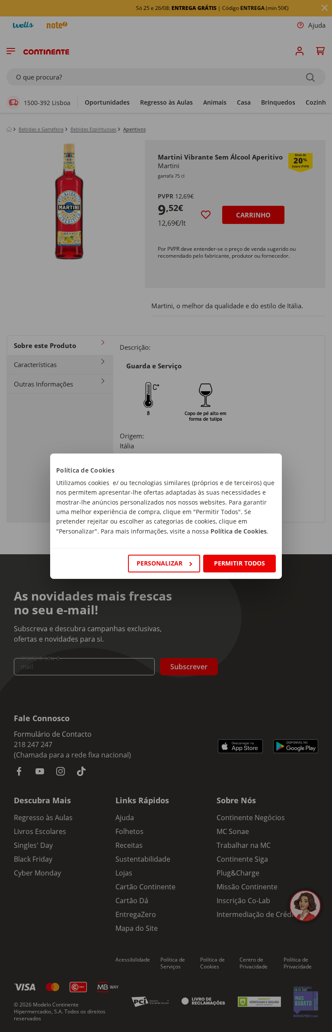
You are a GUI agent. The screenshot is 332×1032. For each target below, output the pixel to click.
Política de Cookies (239, 531)
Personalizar (159, 563)
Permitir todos (239, 563)
